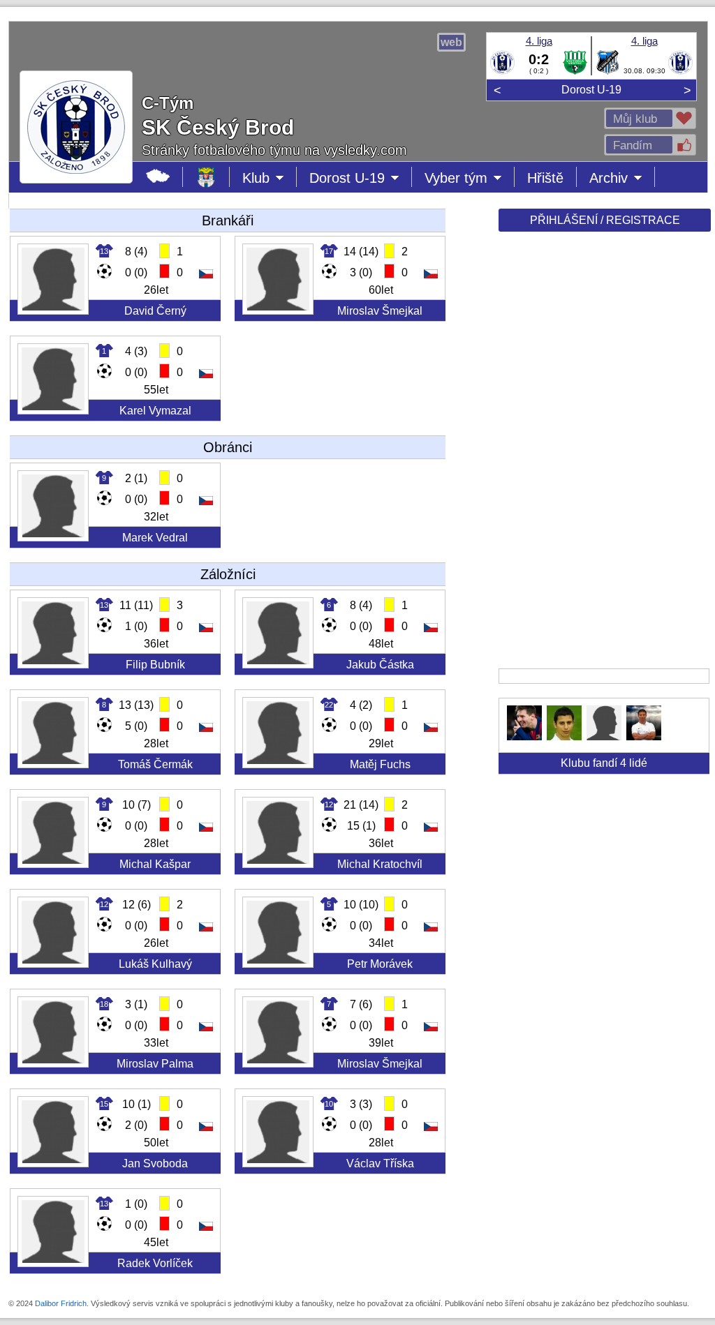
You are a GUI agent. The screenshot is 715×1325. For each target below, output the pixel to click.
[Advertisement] (603, 455)
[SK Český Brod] (502, 72)
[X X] (524, 736)
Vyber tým (462, 178)
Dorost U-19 (591, 90)
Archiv (622, 178)
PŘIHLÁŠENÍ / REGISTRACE (605, 220)
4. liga (539, 41)
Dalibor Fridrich (61, 1303)
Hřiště (545, 178)
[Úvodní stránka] (206, 177)
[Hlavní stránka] (158, 177)
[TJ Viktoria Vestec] (575, 72)
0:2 (539, 59)
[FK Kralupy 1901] (608, 72)
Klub (269, 178)
